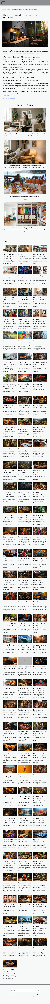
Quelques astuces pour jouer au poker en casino (39, 539)
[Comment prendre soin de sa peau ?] (10, 898)
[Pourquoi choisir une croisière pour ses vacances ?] (25, 639)
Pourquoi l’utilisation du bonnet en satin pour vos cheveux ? (40, 625)
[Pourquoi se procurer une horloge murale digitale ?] (25, 834)
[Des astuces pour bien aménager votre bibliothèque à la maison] (10, 704)
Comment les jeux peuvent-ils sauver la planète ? (24, 386)
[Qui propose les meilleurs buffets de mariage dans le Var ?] (25, 182)
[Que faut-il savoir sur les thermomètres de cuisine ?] (10, 920)
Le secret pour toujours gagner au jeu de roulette (24, 734)
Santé (25, 995)
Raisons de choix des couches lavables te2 (8, 647)
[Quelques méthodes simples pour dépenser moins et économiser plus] (40, 855)
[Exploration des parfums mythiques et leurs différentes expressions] (40, 291)
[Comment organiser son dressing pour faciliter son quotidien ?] (25, 214)
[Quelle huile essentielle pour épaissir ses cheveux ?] (10, 443)
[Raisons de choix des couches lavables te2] (10, 639)
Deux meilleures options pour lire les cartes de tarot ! (39, 408)
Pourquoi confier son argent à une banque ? (8, 885)
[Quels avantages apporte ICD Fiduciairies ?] (25, 443)
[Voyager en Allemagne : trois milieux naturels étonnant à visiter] (25, 812)
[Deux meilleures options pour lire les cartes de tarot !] (40, 399)
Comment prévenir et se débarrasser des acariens (39, 820)
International (19, 995)
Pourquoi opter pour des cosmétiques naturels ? (10, 625)
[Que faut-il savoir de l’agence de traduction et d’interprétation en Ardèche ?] (40, 421)
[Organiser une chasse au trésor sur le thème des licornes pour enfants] (25, 313)
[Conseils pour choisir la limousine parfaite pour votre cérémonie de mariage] (10, 356)
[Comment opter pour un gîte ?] (40, 790)
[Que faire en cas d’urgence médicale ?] (10, 725)
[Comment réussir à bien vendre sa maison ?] (40, 639)
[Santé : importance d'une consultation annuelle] (25, 790)
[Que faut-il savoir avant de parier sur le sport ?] (40, 660)
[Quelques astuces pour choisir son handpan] (25, 596)
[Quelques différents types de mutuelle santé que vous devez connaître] (25, 877)
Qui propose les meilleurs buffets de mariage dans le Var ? (25, 196)
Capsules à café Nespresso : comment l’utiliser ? (9, 408)
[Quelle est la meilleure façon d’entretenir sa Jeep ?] (40, 574)
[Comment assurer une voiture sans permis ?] (10, 574)
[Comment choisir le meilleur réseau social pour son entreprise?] (25, 531)
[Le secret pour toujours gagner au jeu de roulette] (25, 725)
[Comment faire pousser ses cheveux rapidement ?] (25, 942)
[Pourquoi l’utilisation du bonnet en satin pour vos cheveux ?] (40, 617)
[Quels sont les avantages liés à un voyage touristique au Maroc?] (10, 769)
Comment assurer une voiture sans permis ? (9, 582)
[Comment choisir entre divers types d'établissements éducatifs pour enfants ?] (10, 313)
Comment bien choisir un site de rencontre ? (39, 777)
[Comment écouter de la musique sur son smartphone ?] (10, 855)
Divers (8, 9)
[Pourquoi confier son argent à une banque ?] (10, 877)
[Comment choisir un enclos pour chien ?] (40, 725)
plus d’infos (19, 67)
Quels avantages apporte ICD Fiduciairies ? (23, 451)
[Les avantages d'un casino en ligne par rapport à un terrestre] (40, 898)
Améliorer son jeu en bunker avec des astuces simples (10, 343)
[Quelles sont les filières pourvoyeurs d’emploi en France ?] (25, 486)
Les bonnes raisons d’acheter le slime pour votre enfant (39, 690)
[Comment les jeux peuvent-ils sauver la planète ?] (25, 378)
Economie (12, 995)
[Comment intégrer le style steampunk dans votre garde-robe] (40, 356)
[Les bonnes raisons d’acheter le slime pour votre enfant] (40, 682)
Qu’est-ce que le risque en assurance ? (39, 755)
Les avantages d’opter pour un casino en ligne (38, 712)
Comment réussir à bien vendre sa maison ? (39, 647)
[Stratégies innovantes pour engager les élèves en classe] (40, 335)
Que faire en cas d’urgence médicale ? (9, 734)
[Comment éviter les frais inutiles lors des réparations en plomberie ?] (40, 486)
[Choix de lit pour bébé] (10, 682)
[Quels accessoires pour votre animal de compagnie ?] (10, 421)
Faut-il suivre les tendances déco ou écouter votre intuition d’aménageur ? (25, 134)
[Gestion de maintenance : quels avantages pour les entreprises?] (25, 617)
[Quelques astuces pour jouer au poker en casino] (40, 531)
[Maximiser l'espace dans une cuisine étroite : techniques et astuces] (40, 270)
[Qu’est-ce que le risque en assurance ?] (40, 747)
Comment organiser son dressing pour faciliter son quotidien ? (25, 228)
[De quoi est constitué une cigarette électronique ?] (10, 552)
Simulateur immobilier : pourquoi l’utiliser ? (24, 472)
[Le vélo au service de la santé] (25, 769)
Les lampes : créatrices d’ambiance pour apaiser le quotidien (25, 165)
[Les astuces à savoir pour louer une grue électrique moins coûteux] (40, 596)
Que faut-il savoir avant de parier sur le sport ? (39, 669)
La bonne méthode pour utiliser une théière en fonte (24, 582)
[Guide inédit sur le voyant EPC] (40, 509)
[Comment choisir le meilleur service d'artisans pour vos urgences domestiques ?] (25, 291)
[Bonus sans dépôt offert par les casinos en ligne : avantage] (25, 552)
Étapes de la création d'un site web (23, 928)
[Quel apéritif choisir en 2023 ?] (40, 464)
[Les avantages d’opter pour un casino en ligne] (40, 704)
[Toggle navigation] (3, 2)
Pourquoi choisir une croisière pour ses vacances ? (24, 647)
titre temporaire (38, 384)
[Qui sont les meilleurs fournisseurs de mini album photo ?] (40, 443)
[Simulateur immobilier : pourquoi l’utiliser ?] (25, 464)
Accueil (4, 9)
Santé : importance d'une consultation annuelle (24, 798)
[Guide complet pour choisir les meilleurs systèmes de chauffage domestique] (25, 356)
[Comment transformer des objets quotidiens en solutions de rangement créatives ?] (40, 313)
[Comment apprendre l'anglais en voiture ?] (10, 660)
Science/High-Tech (32, 996)
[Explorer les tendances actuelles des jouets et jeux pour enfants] (25, 335)
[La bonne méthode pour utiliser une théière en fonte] (25, 574)
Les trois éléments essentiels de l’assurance (9, 755)
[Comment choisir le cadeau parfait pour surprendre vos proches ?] (10, 291)
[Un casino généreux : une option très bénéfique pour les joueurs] (10, 942)
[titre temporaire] (40, 378)
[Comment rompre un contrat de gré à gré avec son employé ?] (25, 399)
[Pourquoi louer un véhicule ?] (10, 963)
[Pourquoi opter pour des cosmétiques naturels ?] (10, 617)
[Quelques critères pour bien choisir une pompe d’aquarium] (10, 509)
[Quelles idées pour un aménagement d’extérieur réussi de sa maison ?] (10, 486)
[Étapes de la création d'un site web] (25, 920)
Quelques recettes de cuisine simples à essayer (24, 863)
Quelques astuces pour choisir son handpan (24, 604)
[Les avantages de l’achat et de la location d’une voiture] (10, 596)
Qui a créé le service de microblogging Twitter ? (40, 561)
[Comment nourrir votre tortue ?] (25, 421)
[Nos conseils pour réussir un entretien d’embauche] (40, 942)
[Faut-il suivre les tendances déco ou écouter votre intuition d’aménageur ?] (25, 120)
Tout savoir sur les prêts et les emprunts (24, 907)
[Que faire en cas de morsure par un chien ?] (25, 704)
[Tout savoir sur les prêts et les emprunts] (25, 898)
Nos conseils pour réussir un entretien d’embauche (39, 950)
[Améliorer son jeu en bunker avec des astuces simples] (10, 335)
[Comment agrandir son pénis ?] (25, 660)
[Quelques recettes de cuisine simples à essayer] (25, 855)
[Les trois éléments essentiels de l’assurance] (10, 747)
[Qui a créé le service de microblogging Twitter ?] (40, 552)
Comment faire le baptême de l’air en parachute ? (24, 755)
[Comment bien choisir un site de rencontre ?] (40, 769)
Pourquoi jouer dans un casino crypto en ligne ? (10, 842)
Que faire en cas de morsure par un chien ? (24, 712)
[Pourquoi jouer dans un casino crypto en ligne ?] (10, 834)
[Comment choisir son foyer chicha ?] (25, 509)
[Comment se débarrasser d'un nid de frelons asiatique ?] (40, 920)
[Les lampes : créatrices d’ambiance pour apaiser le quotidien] (25, 152)
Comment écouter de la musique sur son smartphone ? (9, 863)
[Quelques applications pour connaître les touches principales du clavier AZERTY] (40, 834)
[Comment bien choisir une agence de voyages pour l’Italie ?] (10, 531)
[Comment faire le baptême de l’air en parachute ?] (25, 747)
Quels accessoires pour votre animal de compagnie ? (9, 429)
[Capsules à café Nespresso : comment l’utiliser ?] (10, 399)
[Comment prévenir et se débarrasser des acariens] (40, 812)
